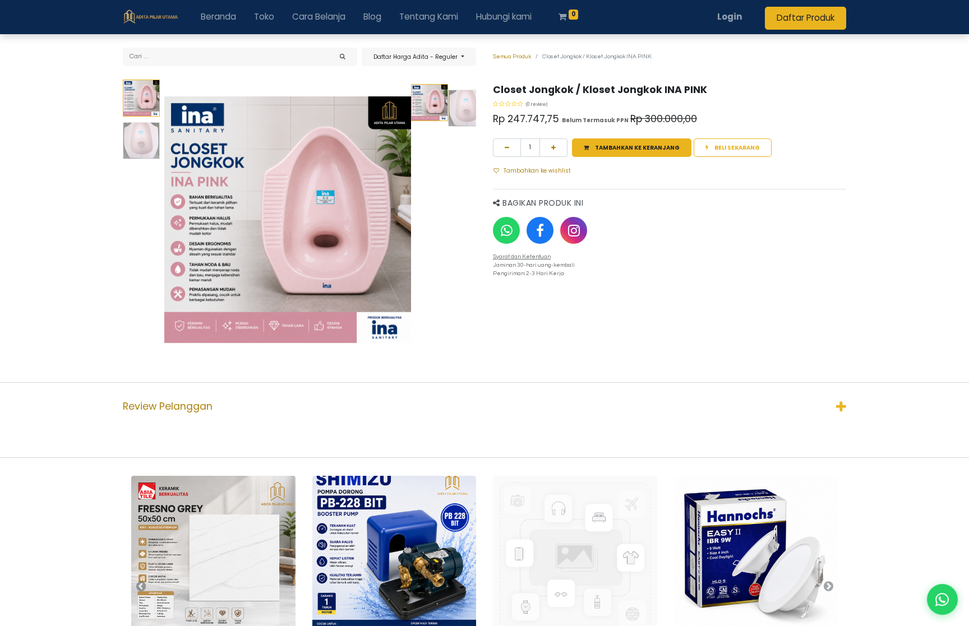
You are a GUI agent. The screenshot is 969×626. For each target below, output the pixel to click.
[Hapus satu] (507, 147)
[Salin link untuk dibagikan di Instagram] (573, 230)
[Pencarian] (342, 57)
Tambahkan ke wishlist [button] (537, 170)
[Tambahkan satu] (553, 147)
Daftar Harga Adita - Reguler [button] (416, 57)
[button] (182, 220)
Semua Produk (512, 56)
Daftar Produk (805, 18)
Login (729, 16)
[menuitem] (218, 17)
